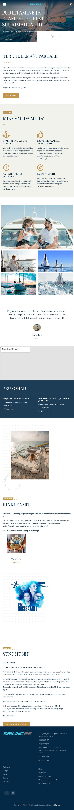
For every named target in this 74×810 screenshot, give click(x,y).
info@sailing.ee (12, 526)
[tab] (52, 36)
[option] (37, 323)
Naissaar (6, 781)
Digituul (57, 805)
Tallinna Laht (7, 767)
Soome (5, 778)
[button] (41, 36)
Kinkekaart (16, 559)
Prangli (5, 771)
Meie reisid (9, 40)
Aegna (5, 774)
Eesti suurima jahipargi (50, 68)
